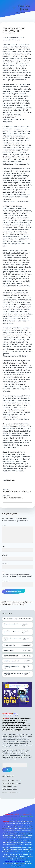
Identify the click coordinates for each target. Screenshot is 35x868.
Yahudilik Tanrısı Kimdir (8, 780)
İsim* (3, 546)
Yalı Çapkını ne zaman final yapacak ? (11, 667)
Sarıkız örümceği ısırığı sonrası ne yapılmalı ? (13, 674)
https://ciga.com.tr (26, 602)
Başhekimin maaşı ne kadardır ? (12, 632)
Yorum (4, 525)
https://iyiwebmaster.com (9, 602)
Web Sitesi (5, 563)
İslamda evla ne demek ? (11, 655)
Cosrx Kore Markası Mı (8, 792)
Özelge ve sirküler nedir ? (12, 498)
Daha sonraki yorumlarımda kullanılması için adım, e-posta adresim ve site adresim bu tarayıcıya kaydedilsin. (17, 575)
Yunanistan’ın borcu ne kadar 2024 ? (17, 491)
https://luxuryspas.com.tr (9, 604)
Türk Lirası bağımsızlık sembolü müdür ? (13, 639)
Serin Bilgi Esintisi (24, 8)
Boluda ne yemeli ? (9, 650)
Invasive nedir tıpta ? (10, 645)
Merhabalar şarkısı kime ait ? (12, 661)
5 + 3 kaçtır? (6, 581)
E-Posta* (4, 555)
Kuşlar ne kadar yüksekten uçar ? (13, 624)
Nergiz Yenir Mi (6, 786)
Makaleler (11, 480)
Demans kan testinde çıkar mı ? (13, 618)
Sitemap (22, 604)
